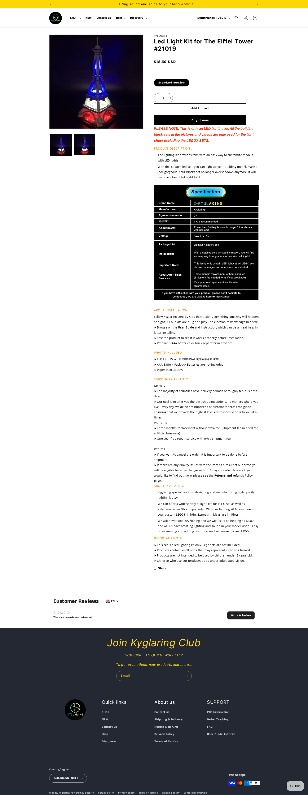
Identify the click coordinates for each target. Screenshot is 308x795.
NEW (105, 719)
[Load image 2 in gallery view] (84, 144)
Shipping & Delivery (168, 719)
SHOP (105, 712)
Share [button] (162, 568)
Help (105, 734)
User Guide (186, 327)
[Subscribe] (187, 676)
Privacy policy (126, 792)
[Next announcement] (257, 4)
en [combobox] (113, 601)
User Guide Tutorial (221, 734)
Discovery (109, 742)
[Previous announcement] (50, 4)
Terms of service (148, 792)
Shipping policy (171, 792)
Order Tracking (217, 719)
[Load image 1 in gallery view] (61, 144)
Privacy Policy (164, 734)
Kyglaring (64, 793)
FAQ (210, 727)
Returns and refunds (229, 475)
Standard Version (171, 83)
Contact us (109, 727)
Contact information (195, 792)
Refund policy (106, 792)
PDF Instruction (218, 712)
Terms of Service (166, 742)
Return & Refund (166, 727)
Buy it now (200, 120)
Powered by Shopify (82, 793)
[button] (75, 18)
